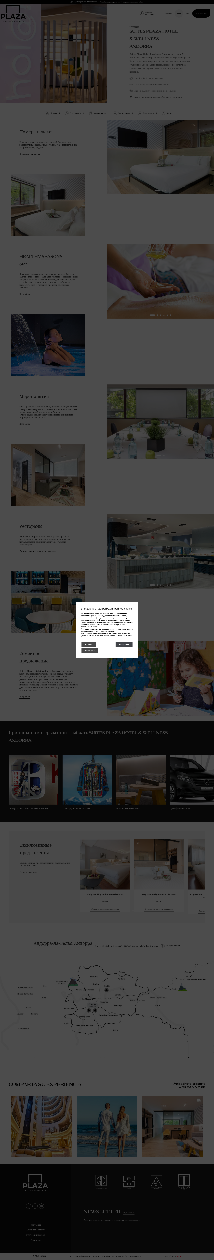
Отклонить (90, 650)
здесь (89, 633)
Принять (89, 645)
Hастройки (124, 645)
